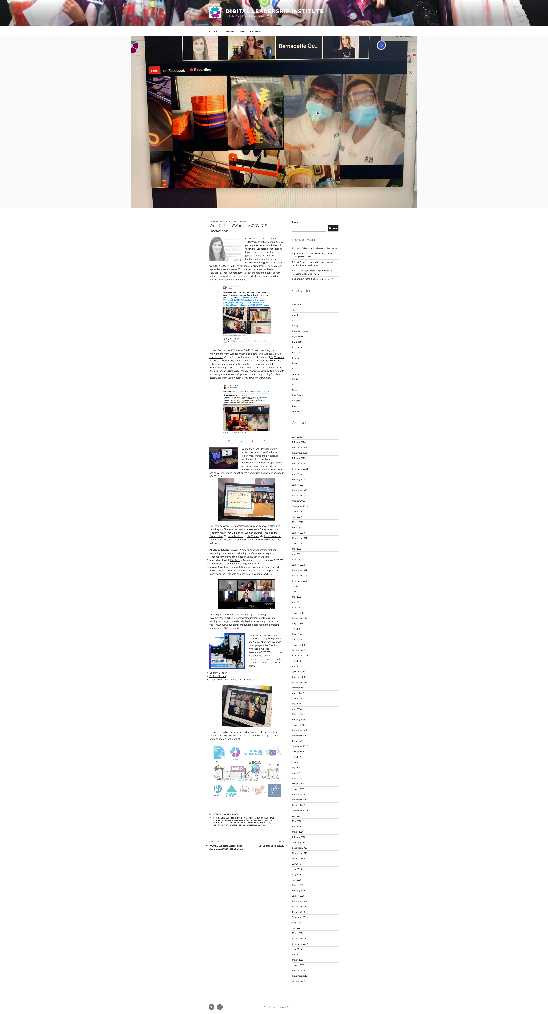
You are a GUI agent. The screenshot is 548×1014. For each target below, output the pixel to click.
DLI (268, 539)
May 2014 (296, 922)
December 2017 (299, 730)
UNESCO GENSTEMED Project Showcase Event (314, 279)
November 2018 (299, 682)
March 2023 (298, 522)
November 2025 (299, 453)
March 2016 (297, 832)
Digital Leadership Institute (275, 11)
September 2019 (300, 655)
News (242, 31)
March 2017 (297, 778)
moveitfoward (249, 823)
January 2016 (298, 842)
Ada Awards (297, 304)
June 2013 (297, 949)
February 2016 (298, 837)
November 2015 (299, 853)
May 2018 (296, 703)
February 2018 (298, 719)
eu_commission (246, 818)
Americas (296, 315)
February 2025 (299, 458)
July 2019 (296, 661)
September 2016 (300, 810)
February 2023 (299, 527)
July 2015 (296, 864)
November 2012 (299, 976)
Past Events (255, 31)
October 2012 (298, 981)
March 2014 (297, 933)
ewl (272, 818)
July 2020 (296, 629)
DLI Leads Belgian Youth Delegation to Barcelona (314, 248)
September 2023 (300, 506)
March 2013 (297, 960)
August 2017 (298, 751)
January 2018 (298, 725)
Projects (296, 400)
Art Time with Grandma (238, 567)
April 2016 (297, 826)
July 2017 (296, 757)
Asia (294, 320)
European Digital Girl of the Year (232, 371)
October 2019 (298, 650)
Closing (213, 679)
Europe (295, 358)
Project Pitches (217, 676)
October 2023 (298, 501)
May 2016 (296, 821)
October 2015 (298, 858)
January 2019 (298, 671)
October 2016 (298, 805)
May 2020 (297, 634)
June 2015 (297, 869)
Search (295, 222)
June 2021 (297, 591)
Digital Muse (297, 336)
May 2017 (296, 767)
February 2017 (298, 783)
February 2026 (299, 442)
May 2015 (296, 874)
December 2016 (299, 794)
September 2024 (300, 469)
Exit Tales (235, 560)
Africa (295, 310)
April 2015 (297, 880)
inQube (227, 814)
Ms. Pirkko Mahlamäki (242, 360)
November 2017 (299, 735)
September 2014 (300, 917)
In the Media (228, 31)
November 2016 (299, 799)
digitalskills (221, 818)
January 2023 (298, 533)
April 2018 (297, 709)
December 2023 (299, 490)
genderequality (263, 820)
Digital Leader (238, 222)
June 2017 (297, 762)
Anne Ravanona (272, 536)
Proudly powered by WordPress (278, 1007)
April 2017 (296, 773)
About (212, 31)
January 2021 (298, 613)
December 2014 (299, 901)
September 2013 (300, 944)
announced (246, 624)
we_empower (221, 825)
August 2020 (298, 623)
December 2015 (299, 848)
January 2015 (298, 896)
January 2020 (298, 645)
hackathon (251, 259)
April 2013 (297, 954)
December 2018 (299, 677)
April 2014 (297, 928)
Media (295, 379)
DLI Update (297, 347)
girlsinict (219, 823)
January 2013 (298, 965)
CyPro (295, 326)
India (294, 368)
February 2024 (299, 479)
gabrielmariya (243, 820)
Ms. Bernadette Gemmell (234, 364)
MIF (294, 384)
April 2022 (297, 554)
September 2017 (300, 746)
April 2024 (297, 474)
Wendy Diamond (233, 532)
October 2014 (298, 912)
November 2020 (300, 618)
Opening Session (218, 672)
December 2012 (299, 970)
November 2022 (299, 538)
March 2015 (297, 885)
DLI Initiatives (298, 342)
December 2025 (299, 447)
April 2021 (296, 602)
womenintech (238, 825)
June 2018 (297, 698)
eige (233, 818)
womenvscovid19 (257, 825)
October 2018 (298, 687)
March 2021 (297, 607)
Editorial (296, 352)
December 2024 (299, 463)
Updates (296, 406)
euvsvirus (263, 818)
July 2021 (296, 586)
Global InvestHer (218, 539)
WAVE (234, 550)
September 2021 (300, 581)
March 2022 (297, 559)
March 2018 (297, 714)
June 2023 (297, 511)
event (261, 242)
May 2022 (296, 549)
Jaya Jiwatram (235, 536)
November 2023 (299, 495)
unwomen (265, 823)
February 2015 (298, 890)
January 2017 (298, 789)
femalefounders (223, 820)
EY (271, 357)
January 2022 (298, 565)
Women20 (297, 411)
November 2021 (299, 575)
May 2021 (296, 597)
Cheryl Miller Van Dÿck (248, 539)
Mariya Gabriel (264, 353)
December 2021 (299, 570)
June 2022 (297, 543)
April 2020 (297, 639)
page (262, 659)
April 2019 (297, 666)
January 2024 (298, 485)
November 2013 (299, 938)
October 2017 (298, 741)
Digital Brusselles (300, 331)
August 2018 (298, 693)
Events (217, 814)
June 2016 (297, 816)
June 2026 (297, 437)
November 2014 (299, 906)
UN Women (224, 360)
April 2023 (297, 517)
